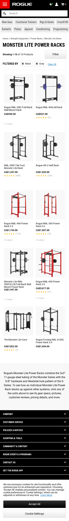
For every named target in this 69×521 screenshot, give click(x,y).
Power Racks (36, 38)
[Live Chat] (51, 4)
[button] (4, 13)
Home (5, 38)
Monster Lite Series (52, 38)
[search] (34, 13)
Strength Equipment (19, 38)
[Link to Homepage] (22, 4)
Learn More (46, 495)
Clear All (52, 64)
